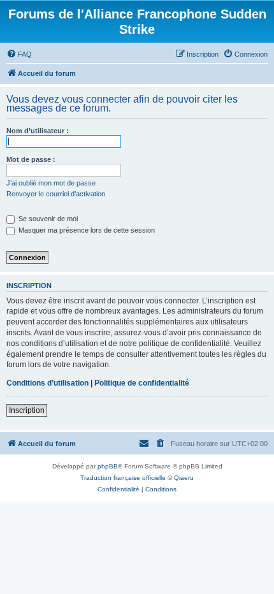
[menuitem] (19, 54)
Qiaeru (184, 477)
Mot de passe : (30, 159)
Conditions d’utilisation (47, 383)
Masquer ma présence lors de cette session (86, 230)
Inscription (27, 410)
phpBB (107, 466)
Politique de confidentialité (141, 383)
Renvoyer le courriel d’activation (55, 194)
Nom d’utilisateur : (37, 130)
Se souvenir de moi (47, 218)
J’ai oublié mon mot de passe (51, 183)
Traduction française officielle (123, 477)
